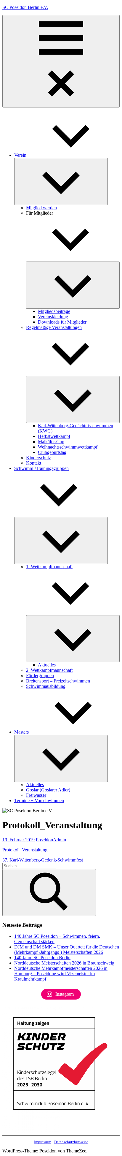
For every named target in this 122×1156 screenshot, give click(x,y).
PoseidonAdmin (51, 839)
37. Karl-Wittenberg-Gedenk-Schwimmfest (42, 859)
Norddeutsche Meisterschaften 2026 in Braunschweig (64, 962)
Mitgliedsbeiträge (54, 311)
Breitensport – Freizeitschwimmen (58, 680)
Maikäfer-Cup (51, 441)
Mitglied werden (41, 207)
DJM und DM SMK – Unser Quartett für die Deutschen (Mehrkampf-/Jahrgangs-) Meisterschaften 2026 (66, 949)
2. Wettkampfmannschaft (49, 670)
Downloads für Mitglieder (62, 321)
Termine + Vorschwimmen (39, 800)
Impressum (42, 1142)
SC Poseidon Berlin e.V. (25, 7)
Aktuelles (47, 664)
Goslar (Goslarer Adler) (48, 789)
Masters (21, 731)
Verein (20, 155)
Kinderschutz (38, 457)
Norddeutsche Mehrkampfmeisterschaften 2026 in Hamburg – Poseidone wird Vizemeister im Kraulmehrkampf (60, 973)
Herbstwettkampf (54, 436)
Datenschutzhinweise (71, 1142)
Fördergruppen (40, 675)
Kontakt (33, 462)
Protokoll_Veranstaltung (24, 849)
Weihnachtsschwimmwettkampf (67, 446)
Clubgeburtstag (52, 452)
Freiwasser (36, 795)
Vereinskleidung (53, 316)
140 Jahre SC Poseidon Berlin (42, 957)
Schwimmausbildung (45, 686)
